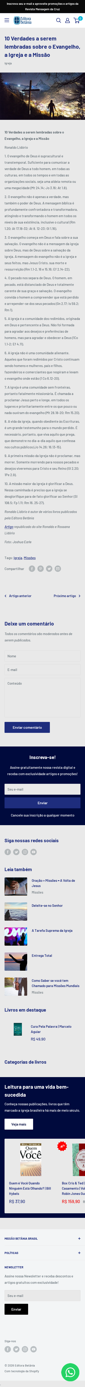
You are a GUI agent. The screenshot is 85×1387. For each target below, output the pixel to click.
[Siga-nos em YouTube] (33, 852)
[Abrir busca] (58, 20)
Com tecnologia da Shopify (22, 1371)
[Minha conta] (67, 20)
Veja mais (18, 1124)
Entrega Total (42, 955)
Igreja (8, 63)
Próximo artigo (65, 596)
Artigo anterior (20, 596)
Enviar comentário (27, 727)
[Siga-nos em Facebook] (8, 852)
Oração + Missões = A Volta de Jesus (53, 883)
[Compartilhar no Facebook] (32, 568)
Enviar (43, 803)
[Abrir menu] (7, 20)
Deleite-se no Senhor (47, 905)
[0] (77, 20)
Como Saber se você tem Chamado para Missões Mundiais (55, 983)
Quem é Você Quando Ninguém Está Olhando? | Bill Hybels (30, 1188)
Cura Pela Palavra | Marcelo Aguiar (51, 1029)
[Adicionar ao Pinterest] (40, 568)
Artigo (9, 527)
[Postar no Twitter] (49, 568)
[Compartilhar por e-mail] (58, 568)
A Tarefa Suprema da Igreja (52, 930)
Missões (30, 558)
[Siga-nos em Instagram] (25, 852)
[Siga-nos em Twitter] (16, 852)
